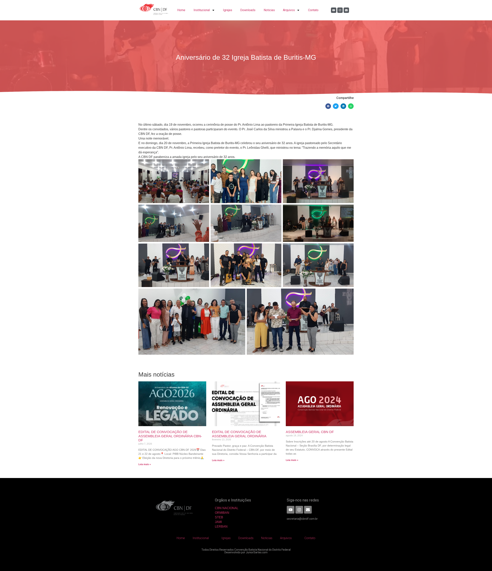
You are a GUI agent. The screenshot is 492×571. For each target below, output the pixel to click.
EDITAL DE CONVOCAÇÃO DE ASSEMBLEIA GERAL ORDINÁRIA (239, 434)
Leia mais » (144, 464)
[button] (328, 106)
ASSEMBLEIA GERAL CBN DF (310, 432)
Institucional (202, 10)
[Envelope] (346, 10)
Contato (313, 10)
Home (181, 10)
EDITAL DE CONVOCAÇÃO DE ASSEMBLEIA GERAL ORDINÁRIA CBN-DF (170, 436)
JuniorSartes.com (257, 552)
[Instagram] (340, 10)
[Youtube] (333, 10)
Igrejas (227, 10)
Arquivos (289, 10)
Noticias (269, 10)
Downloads (247, 10)
